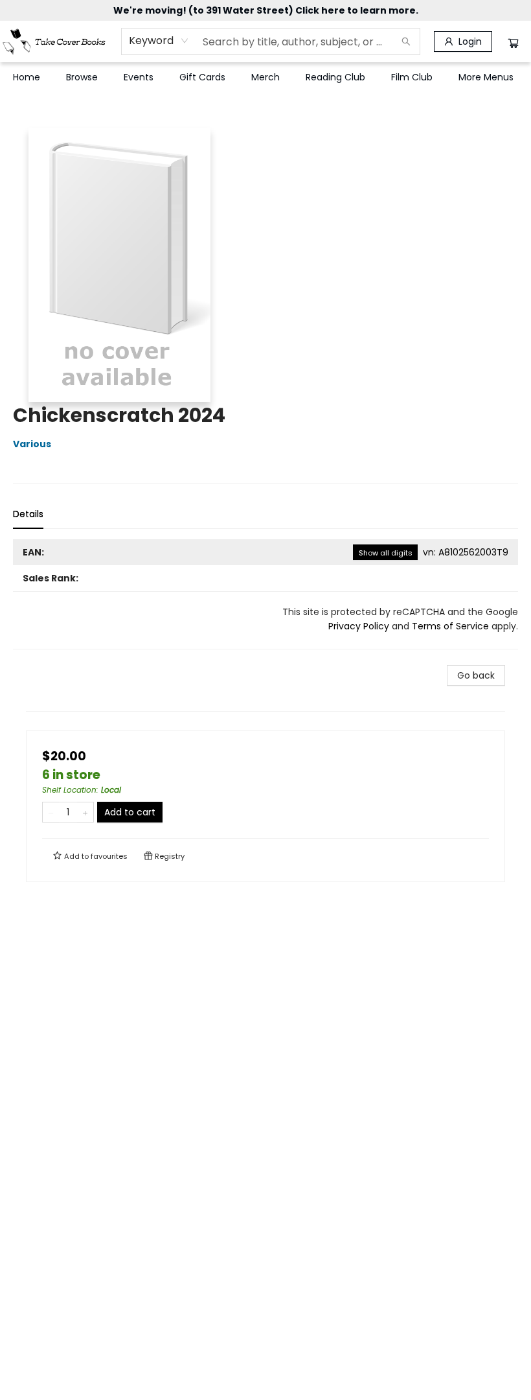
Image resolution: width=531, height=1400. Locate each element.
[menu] (265, 77)
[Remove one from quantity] (51, 812)
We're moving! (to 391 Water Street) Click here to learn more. (265, 10)
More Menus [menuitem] (486, 77)
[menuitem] (26, 77)
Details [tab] (28, 514)
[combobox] (159, 41)
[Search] (406, 41)
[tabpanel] (265, 594)
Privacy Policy (358, 626)
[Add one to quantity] (85, 812)
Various (32, 444)
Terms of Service (450, 626)
